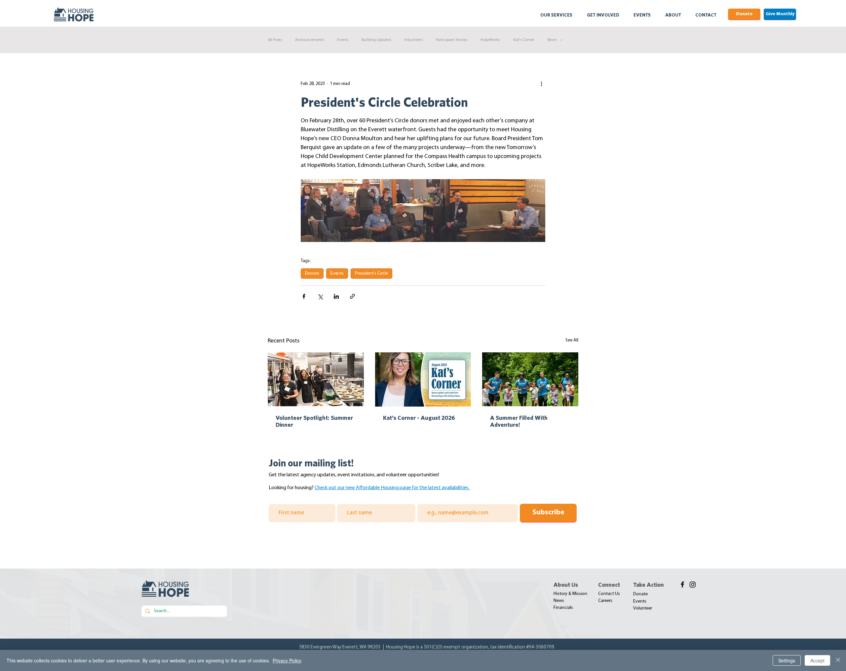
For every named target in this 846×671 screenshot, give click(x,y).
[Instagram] (693, 584)
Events (342, 40)
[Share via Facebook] (304, 296)
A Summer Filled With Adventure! (519, 421)
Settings (786, 660)
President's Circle (371, 273)
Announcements (309, 40)
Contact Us (609, 593)
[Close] (838, 660)
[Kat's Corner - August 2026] (423, 379)
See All (571, 340)
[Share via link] (352, 296)
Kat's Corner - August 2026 (419, 417)
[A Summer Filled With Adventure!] (530, 379)
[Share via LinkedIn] (336, 296)
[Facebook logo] (682, 584)
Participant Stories (451, 40)
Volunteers (413, 40)
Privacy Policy (287, 660)
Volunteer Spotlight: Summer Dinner (314, 421)
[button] (560, 15)
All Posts (275, 40)
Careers (605, 600)
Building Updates (376, 40)
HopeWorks (490, 40)
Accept (817, 660)
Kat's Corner (523, 40)
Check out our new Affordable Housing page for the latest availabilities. (392, 488)
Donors (312, 273)
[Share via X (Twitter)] (320, 296)
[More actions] (541, 84)
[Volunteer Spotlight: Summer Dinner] (316, 379)
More (552, 40)
